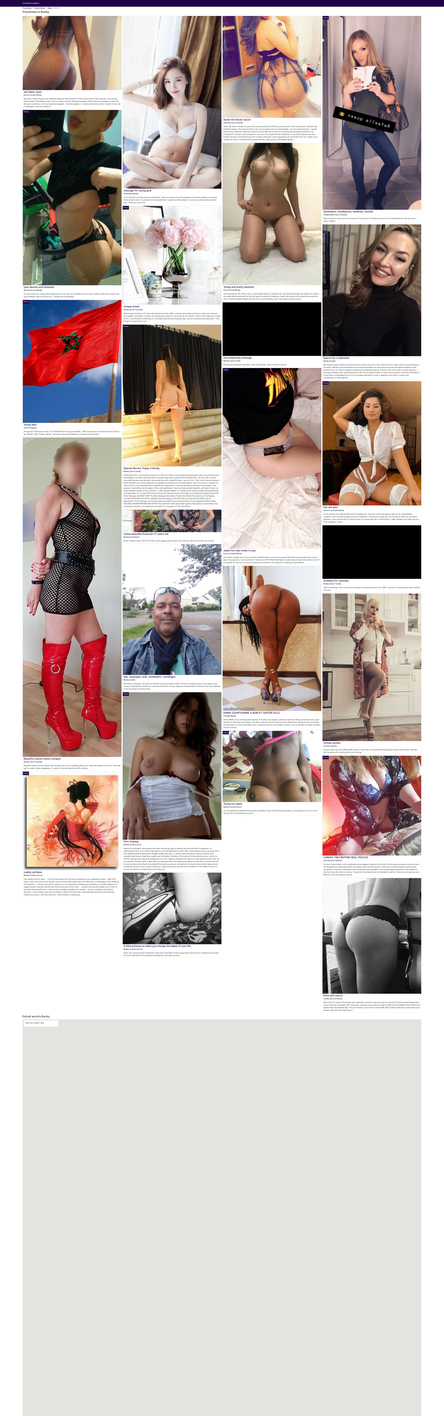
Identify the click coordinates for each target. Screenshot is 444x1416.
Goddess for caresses (336, 580)
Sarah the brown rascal (237, 119)
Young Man (30, 424)
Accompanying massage (238, 357)
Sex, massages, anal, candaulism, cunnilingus (149, 676)
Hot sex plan (330, 507)
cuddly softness (33, 872)
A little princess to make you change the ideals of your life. (157, 946)
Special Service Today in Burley (142, 468)
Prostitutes (27, 8)
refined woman (332, 742)
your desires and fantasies (39, 287)
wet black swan (33, 91)
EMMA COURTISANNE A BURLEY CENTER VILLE (252, 712)
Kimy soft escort (333, 995)
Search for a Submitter (336, 357)
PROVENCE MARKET (31, 3)
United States (39, 8)
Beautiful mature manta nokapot (42, 758)
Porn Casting (131, 841)
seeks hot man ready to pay (240, 550)
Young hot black (233, 803)
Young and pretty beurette (239, 286)
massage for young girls (137, 190)
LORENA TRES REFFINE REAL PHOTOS (345, 857)
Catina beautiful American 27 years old (146, 533)
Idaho (50, 8)
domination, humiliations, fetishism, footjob (348, 211)
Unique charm (132, 306)
